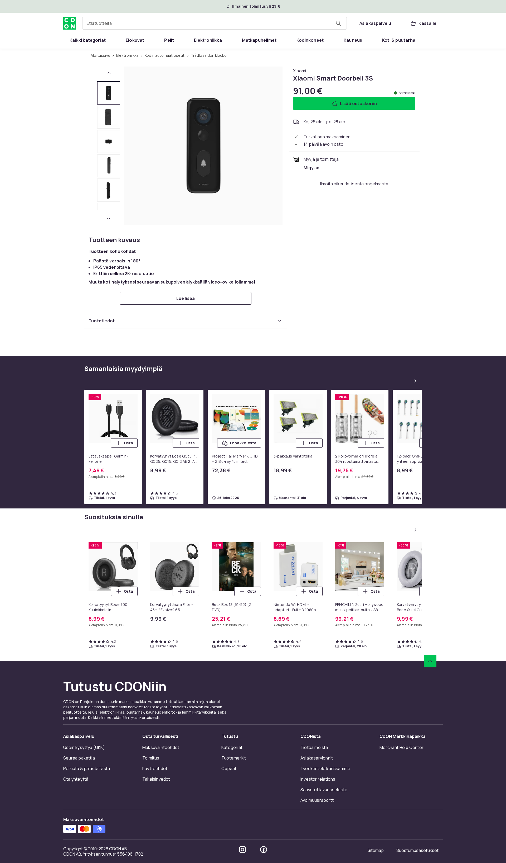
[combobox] (214, 23)
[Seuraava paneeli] (415, 381)
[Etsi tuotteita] (338, 23)
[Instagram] (242, 849)
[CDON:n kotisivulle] (69, 23)
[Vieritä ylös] (430, 661)
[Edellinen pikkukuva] (108, 73)
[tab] (108, 93)
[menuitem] (87, 40)
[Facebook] (263, 849)
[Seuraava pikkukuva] (108, 218)
